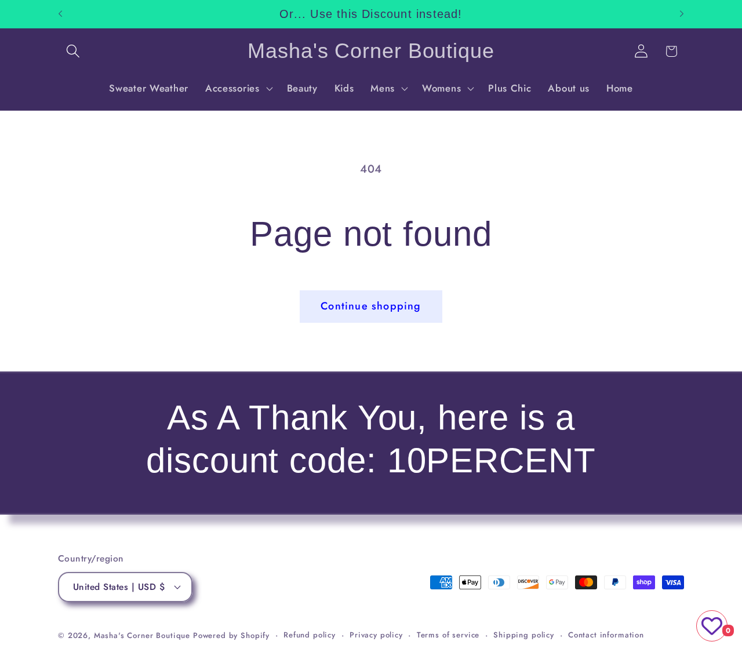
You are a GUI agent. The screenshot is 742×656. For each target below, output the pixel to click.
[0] (711, 625)
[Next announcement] (681, 14)
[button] (73, 51)
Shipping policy (523, 634)
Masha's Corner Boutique (142, 635)
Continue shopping (371, 306)
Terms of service (448, 634)
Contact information (606, 634)
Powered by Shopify (231, 635)
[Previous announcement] (60, 14)
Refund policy (309, 634)
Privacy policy (376, 634)
